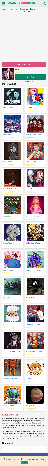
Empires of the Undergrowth (13, 378)
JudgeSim (7, 216)
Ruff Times (7, 324)
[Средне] (20, 72)
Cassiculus (7, 297)
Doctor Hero (30, 107)
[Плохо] (16, 72)
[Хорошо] (22, 72)
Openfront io (8, 107)
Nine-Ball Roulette (10, 189)
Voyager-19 (30, 406)
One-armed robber (33, 324)
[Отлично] (24, 72)
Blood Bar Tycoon (32, 189)
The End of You (31, 297)
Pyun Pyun (30, 378)
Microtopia (7, 135)
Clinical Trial (7, 162)
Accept (24, 462)
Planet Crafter (8, 406)
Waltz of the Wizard (33, 243)
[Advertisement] (24, 36)
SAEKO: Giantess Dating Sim (14, 351)
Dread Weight (8, 243)
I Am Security (31, 162)
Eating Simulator (9, 270)
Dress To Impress (32, 216)
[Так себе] (18, 72)
